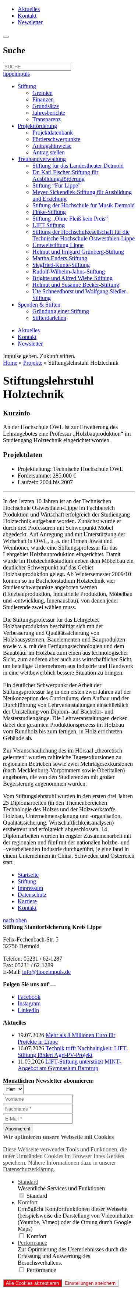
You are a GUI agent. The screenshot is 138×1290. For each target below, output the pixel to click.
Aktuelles (29, 9)
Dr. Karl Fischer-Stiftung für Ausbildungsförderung (65, 175)
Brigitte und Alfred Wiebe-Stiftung (72, 278)
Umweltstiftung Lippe (58, 245)
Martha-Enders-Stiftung (59, 258)
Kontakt (27, 15)
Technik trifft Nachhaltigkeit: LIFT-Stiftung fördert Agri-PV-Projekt (73, 1051)
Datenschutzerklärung (28, 1169)
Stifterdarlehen (49, 318)
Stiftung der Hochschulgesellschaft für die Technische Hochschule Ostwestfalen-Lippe (83, 235)
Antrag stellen (48, 152)
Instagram (29, 1003)
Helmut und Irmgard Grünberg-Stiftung (78, 252)
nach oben (15, 920)
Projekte (32, 363)
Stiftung (27, 86)
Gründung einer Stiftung (60, 311)
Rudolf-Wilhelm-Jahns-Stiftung (68, 271)
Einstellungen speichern (90, 1283)
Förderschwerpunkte (56, 139)
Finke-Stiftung (49, 212)
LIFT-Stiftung (48, 225)
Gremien (42, 93)
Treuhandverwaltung (42, 159)
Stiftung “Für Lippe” (56, 185)
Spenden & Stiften (39, 304)
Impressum (30, 888)
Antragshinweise (51, 146)
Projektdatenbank (52, 132)
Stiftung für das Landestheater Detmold (78, 165)
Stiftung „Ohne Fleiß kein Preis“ (70, 218)
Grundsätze (45, 106)
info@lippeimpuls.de (46, 972)
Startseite (28, 875)
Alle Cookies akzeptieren (32, 1283)
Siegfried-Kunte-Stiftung (61, 265)
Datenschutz (32, 894)
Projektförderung (37, 126)
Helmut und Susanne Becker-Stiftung (75, 285)
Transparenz (46, 119)
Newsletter (30, 22)
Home (10, 363)
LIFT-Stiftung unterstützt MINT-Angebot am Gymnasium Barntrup (69, 1064)
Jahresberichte (48, 113)
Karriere (27, 901)
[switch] (21, 1195)
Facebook (29, 997)
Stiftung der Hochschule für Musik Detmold (83, 205)
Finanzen (43, 99)
